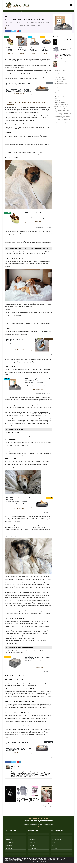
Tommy (53, 854)
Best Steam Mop (9, 845)
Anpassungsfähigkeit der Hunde (62, 104)
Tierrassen (16, 11)
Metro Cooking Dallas (10, 842)
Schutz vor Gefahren (60, 100)
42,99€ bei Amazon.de (19, 752)
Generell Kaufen (32, 854)
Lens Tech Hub (31, 851)
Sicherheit (58, 88)
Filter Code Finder (9, 848)
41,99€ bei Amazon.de (19, 93)
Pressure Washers (32, 836)
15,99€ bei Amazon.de (38, 221)
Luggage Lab (54, 842)
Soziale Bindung (58, 92)
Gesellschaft (58, 90)
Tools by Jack (31, 845)
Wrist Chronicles (55, 833)
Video (56, 126)
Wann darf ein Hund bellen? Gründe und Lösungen (9, 805)
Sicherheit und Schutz (60, 95)
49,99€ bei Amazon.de (38, 389)
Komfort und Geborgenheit (61, 83)
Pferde (37, 11)
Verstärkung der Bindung (61, 79)
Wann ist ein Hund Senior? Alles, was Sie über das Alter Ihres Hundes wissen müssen (34, 800)
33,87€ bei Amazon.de (19, 508)
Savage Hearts (55, 848)
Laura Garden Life (9, 854)
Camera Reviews (32, 839)
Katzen (30, 11)
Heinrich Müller (8, 27)
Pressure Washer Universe (34, 848)
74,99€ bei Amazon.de (19, 349)
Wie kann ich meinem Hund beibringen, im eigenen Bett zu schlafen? (63, 123)
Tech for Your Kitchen (9, 833)
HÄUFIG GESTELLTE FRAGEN (61, 108)
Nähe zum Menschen (60, 75)
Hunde (24, 11)
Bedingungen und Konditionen (41, 861)
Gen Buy (53, 851)
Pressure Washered (32, 842)
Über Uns (49, 11)
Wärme (57, 98)
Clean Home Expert (9, 836)
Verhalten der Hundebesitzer (61, 106)
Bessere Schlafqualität (60, 77)
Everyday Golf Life (55, 836)
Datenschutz (33, 861)
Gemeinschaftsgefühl (60, 96)
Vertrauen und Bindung (61, 102)
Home (6, 13)
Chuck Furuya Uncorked (56, 839)
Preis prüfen (10, 53)
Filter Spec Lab (8, 851)
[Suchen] (71, 5)
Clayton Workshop (32, 833)
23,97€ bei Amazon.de (38, 667)
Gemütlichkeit (58, 73)
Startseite (9, 11)
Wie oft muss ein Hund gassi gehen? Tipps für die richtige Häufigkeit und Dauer (22, 800)
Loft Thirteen (54, 845)
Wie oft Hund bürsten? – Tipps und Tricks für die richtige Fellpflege (46, 805)
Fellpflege (58, 85)
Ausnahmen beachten (60, 81)
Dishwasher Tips (9, 839)
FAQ (43, 11)
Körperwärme (59, 87)
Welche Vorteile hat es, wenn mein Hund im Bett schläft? (62, 117)
